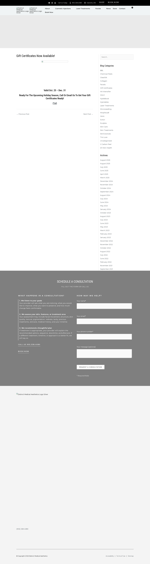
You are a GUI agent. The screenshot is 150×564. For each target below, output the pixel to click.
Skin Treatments (106, 130)
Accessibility (110, 556)
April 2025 (104, 174)
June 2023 (104, 223)
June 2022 (104, 259)
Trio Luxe (103, 137)
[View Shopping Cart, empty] (133, 10)
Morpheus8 (104, 113)
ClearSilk (103, 77)
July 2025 (104, 167)
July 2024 (104, 199)
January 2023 (105, 237)
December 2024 (106, 181)
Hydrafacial (104, 99)
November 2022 (106, 244)
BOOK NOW (23, 351)
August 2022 (105, 252)
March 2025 (104, 178)
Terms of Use (120, 556)
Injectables (104, 102)
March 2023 (104, 230)
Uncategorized (106, 141)
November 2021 (106, 266)
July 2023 (104, 220)
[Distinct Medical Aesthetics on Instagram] (52, 3)
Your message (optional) (86, 347)
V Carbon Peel (105, 144)
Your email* (81, 316)
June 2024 (104, 202)
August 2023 (105, 216)
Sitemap (131, 556)
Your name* (81, 301)
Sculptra (103, 123)
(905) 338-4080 (22, 529)
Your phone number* (85, 332)
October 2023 (105, 213)
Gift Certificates (106, 88)
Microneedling (105, 109)
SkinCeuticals (105, 134)
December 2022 (106, 241)
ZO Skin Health (106, 148)
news (102, 116)
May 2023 (104, 227)
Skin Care (104, 127)
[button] (101, 3)
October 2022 (105, 248)
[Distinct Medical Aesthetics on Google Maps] (55, 3)
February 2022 (106, 262)
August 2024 (105, 195)
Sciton (102, 120)
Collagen (103, 81)
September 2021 (106, 269)
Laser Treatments (107, 106)
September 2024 (106, 192)
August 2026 (105, 160)
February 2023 (106, 234)
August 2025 (105, 164)
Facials (103, 85)
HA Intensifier (105, 92)
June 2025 (104, 171)
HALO (102, 95)
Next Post (88, 114)
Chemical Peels (106, 74)
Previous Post (23, 114)
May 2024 (104, 206)
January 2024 (105, 209)
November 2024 (106, 185)
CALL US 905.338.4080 (29, 344)
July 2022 (104, 255)
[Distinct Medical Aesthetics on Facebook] (49, 3)
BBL (101, 70)
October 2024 (105, 188)
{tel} (55, 103)
